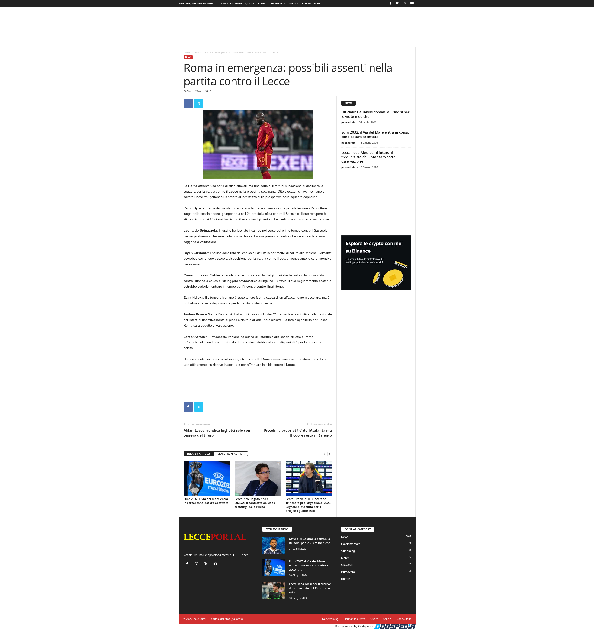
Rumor (345, 579)
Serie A (293, 3)
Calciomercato (350, 544)
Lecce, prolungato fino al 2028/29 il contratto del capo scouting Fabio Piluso (255, 503)
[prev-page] (324, 453)
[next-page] (329, 453)
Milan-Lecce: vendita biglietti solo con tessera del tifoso (217, 433)
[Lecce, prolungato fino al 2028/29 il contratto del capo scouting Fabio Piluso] (258, 478)
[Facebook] (390, 3)
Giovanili (347, 565)
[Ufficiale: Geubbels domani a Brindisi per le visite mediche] (273, 545)
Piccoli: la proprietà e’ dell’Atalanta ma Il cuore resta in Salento (298, 433)
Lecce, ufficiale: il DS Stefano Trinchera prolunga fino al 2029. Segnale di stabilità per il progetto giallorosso (308, 505)
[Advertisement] (297, 21)
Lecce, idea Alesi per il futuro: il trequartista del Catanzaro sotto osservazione (368, 156)
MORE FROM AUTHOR (230, 453)
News (197, 52)
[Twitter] (405, 3)
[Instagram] (397, 3)
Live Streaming (231, 3)
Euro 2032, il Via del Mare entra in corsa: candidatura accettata (206, 501)
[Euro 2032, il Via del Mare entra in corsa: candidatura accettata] (207, 478)
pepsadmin (348, 122)
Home (187, 52)
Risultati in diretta (271, 3)
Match (345, 558)
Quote (249, 3)
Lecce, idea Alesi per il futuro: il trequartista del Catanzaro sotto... (310, 588)
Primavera (348, 572)
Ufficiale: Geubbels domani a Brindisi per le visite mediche (375, 114)
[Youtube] (412, 3)
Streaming (348, 551)
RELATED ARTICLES (198, 453)
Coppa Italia (311, 3)
